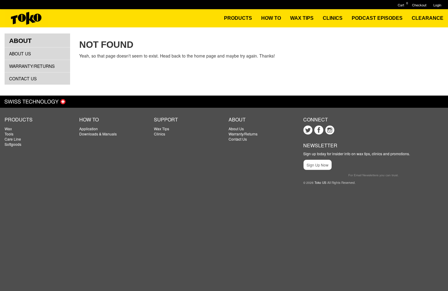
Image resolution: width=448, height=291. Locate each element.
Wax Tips (161, 128)
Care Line (13, 139)
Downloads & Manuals (98, 133)
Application (88, 128)
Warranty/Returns (32, 66)
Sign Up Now (318, 164)
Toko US (320, 183)
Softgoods (13, 144)
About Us (20, 54)
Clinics (159, 133)
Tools (9, 133)
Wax (8, 128)
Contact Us (23, 78)
